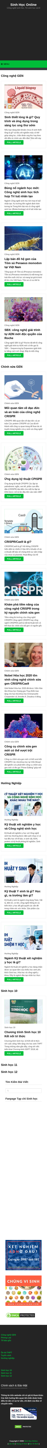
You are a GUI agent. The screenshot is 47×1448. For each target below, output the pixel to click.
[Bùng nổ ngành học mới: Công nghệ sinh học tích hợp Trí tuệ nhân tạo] (23, 167)
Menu (6, 64)
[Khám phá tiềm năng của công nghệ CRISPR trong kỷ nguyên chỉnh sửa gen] (23, 584)
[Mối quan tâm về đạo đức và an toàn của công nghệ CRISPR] (23, 387)
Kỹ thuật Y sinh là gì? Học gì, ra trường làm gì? (22, 893)
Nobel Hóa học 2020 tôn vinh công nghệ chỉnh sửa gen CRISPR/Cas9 (22, 679)
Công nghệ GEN (12, 75)
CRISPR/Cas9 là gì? (17, 541)
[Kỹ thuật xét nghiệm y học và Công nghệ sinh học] (23, 804)
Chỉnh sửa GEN (11, 366)
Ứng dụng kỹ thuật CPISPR (23, 479)
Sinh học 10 (9, 990)
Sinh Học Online (23, 5)
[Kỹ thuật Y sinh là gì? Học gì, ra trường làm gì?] (23, 871)
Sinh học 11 (9, 1064)
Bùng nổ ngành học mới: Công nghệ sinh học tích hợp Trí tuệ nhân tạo (21, 192)
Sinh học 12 (9, 1072)
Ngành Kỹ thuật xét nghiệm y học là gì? (23, 960)
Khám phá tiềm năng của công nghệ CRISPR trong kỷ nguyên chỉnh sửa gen (22, 608)
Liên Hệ (11, 1444)
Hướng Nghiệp (11, 783)
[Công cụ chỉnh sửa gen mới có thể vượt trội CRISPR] (23, 726)
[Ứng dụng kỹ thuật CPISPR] (23, 458)
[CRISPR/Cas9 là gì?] (23, 521)
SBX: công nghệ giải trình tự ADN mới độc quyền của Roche (23, 334)
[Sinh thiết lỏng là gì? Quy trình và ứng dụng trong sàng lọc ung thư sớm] (23, 96)
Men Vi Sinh (33, 1444)
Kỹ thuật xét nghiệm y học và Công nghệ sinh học (22, 826)
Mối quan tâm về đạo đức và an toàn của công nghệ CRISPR (22, 412)
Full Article (14, 142)
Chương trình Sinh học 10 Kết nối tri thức (22, 1034)
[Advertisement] (23, 34)
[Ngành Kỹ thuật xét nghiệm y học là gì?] (23, 938)
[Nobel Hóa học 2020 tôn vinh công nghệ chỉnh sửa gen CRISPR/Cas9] (23, 655)
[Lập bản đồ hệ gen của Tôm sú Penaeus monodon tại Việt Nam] (23, 238)
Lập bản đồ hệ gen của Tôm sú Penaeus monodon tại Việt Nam (23, 263)
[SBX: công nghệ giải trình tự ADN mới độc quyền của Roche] (23, 309)
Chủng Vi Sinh (22, 1444)
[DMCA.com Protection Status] (20, 1319)
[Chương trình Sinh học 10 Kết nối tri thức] (23, 1011)
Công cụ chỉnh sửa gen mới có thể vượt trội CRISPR (20, 750)
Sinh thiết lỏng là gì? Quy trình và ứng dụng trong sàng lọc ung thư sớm (22, 121)
